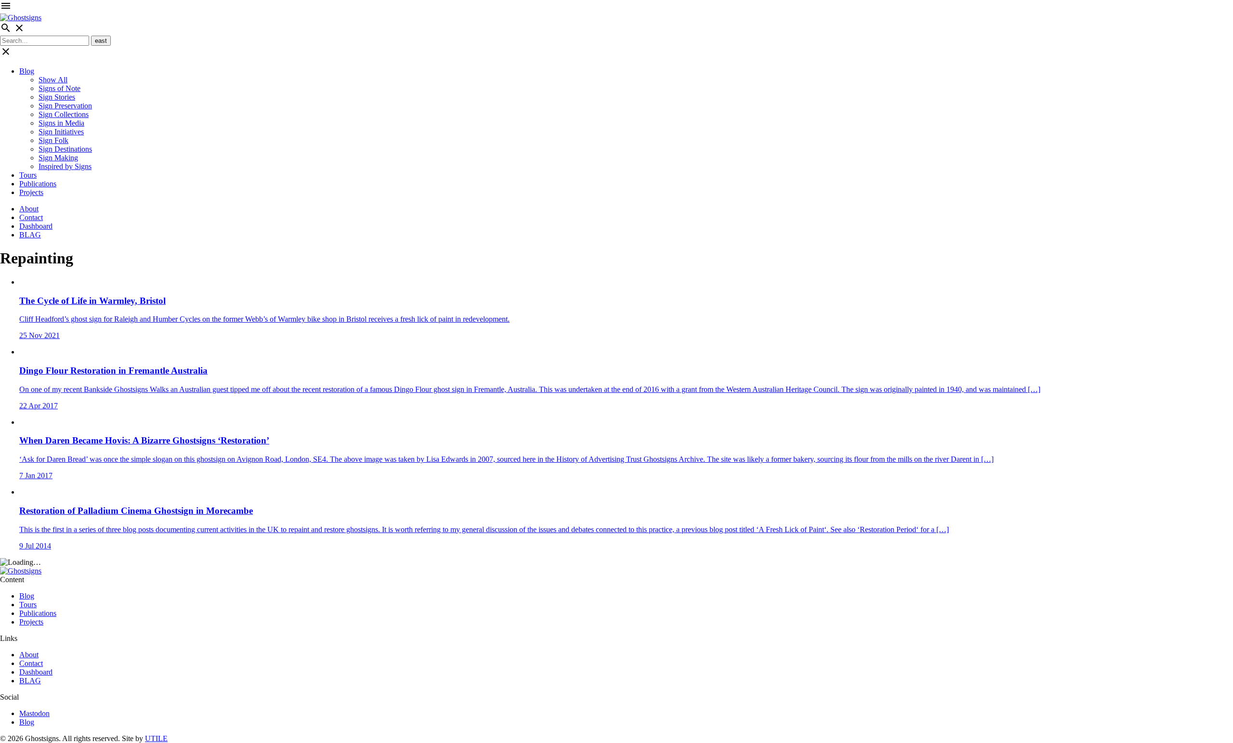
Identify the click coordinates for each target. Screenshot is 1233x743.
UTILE (156, 738)
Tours (28, 175)
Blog (26, 71)
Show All (53, 80)
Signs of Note (59, 88)
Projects (31, 192)
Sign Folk (53, 140)
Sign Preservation (65, 106)
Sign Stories (57, 97)
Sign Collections (64, 114)
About (29, 209)
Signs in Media (61, 123)
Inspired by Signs (65, 166)
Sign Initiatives (61, 132)
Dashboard (35, 226)
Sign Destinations (65, 149)
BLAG (30, 235)
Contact (31, 217)
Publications (37, 184)
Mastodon (34, 713)
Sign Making (58, 158)
